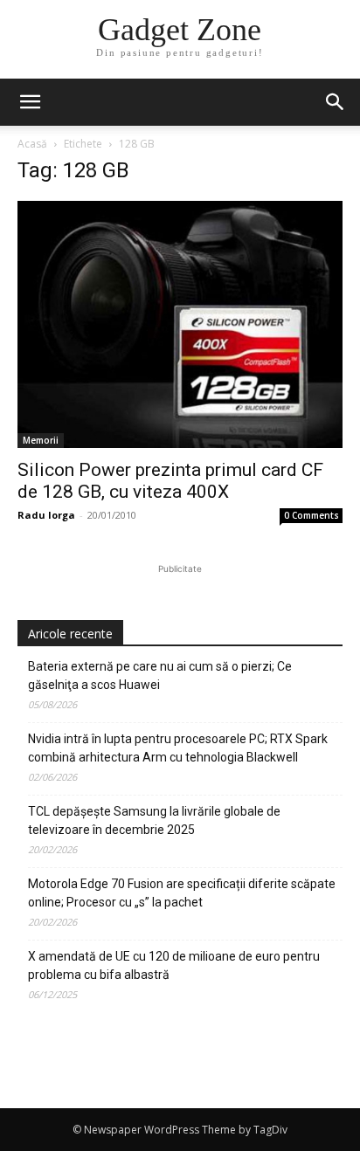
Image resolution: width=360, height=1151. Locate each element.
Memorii (41, 440)
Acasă (32, 143)
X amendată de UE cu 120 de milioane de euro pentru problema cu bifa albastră (174, 965)
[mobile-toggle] (30, 102)
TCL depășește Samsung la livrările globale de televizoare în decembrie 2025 (154, 820)
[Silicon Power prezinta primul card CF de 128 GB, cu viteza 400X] (180, 324)
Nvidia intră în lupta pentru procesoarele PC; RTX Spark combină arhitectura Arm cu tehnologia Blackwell (178, 748)
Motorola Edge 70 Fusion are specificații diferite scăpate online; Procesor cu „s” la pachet (182, 893)
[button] (335, 102)
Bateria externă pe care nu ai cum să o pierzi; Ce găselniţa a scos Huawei (160, 675)
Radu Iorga (46, 514)
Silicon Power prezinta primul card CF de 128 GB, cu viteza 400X (170, 480)
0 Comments (311, 515)
